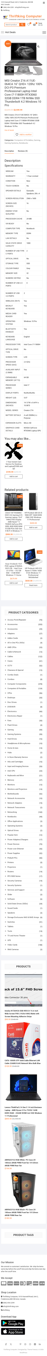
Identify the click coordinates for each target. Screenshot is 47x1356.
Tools (9, 931)
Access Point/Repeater (16, 620)
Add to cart (14, 476)
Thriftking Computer (25, 16)
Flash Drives (12, 725)
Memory (10, 780)
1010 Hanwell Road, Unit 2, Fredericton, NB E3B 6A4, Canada (17, 3)
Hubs (9, 752)
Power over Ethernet (15, 849)
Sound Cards (12, 908)
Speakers (11, 913)
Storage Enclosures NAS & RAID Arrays (23, 917)
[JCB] (42, 1283)
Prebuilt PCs (12, 858)
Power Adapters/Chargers (17, 840)
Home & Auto (12, 748)
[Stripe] (35, 1283)
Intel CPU (11, 771)
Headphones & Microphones (18, 743)
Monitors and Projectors (17, 789)
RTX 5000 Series (13, 876)
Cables (10, 656)
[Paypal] (16, 1283)
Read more (33, 585)
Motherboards (13, 794)
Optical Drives (13, 830)
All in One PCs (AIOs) (15, 643)
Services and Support (15, 890)
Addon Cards (12, 638)
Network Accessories (16, 798)
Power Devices (13, 844)
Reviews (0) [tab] (23, 151)
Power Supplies (13, 853)
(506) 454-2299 (8, 7)
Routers (10, 872)
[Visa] (10, 1283)
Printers (10, 862)
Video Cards (12, 945)
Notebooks (23, 143)
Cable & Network (14, 652)
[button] (38, 46)
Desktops (11, 698)
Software (11, 899)
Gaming (37, 140)
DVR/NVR (11, 707)
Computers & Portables (23, 140)
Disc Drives (12, 702)
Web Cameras (13, 949)
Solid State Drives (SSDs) (17, 904)
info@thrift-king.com (22, 7)
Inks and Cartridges (15, 762)
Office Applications (15, 821)
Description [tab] (9, 151)
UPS (9, 940)
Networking (12, 812)
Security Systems (14, 885)
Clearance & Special (15, 670)
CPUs (9, 693)
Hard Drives (12, 739)
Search (22, 24)
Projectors (11, 867)
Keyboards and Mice (15, 775)
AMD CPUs (11, 647)
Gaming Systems (11, 143)
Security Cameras (14, 881)
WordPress (23, 1353)
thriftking (6, 10)
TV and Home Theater (16, 936)
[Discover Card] (29, 1283)
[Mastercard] (3, 1283)
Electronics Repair (14, 716)
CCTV (9, 666)
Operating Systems (15, 826)
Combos (10, 679)
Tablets (10, 926)
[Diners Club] (23, 1283)
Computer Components (16, 684)
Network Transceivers (16, 807)
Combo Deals (12, 675)
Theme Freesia (32, 1349)
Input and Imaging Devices (18, 766)
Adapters (11, 633)
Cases (10, 661)
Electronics (12, 711)
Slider (9, 894)
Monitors (11, 785)
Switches (11, 922)
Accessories (12, 624)
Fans (9, 720)
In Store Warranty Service (17, 757)
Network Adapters (14, 803)
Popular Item (12, 835)
